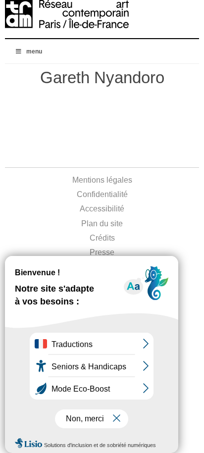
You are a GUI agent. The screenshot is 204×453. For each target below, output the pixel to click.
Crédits (102, 238)
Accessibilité (102, 208)
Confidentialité (102, 194)
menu (34, 51)
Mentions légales (102, 180)
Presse (102, 252)
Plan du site (102, 223)
